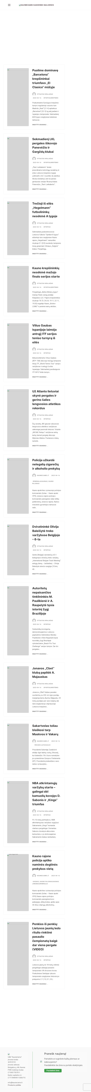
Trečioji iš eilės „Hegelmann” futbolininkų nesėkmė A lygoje (44, 210)
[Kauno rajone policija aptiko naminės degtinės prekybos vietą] (18, 882)
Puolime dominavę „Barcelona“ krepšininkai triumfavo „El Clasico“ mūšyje (45, 79)
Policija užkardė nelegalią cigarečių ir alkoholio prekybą (46, 464)
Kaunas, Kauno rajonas (43, 881)
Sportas (47, 98)
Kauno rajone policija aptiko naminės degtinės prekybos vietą (45, 862)
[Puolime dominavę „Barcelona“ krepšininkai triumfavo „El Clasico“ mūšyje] (18, 97)
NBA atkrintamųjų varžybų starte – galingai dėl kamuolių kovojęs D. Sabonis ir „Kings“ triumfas (46, 793)
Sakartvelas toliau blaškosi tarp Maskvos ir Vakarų (45, 730)
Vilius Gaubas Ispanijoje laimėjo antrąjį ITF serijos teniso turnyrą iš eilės (44, 334)
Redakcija (39, 745)
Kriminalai (37, 481)
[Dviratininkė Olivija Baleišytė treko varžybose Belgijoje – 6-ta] (18, 550)
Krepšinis (54, 98)
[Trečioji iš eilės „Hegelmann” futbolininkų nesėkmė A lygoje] (18, 228)
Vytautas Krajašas (45, 94)
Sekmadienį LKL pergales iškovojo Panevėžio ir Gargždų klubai (44, 145)
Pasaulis (46, 745)
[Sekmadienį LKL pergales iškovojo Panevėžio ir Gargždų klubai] (18, 164)
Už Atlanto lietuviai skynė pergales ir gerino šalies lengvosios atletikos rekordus (46, 400)
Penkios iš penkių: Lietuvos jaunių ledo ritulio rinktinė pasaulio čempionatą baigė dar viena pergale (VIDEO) (46, 936)
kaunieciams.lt (43, 475)
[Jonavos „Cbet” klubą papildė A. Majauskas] (18, 689)
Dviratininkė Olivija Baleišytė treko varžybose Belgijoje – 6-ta (46, 533)
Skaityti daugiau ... (40, 124)
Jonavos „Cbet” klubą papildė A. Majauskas (43, 672)
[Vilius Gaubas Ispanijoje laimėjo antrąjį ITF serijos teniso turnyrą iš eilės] (18, 350)
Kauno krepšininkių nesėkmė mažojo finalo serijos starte (46, 272)
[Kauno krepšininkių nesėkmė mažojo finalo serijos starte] (18, 289)
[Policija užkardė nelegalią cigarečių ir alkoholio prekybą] (18, 486)
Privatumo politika (14, 1085)
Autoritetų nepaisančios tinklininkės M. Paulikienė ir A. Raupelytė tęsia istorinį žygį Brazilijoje (43, 600)
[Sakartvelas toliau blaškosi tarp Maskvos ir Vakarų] (18, 747)
